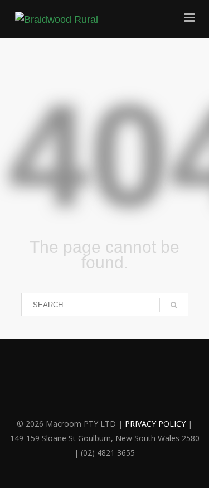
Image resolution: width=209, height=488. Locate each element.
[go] (173, 305)
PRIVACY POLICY (155, 423)
